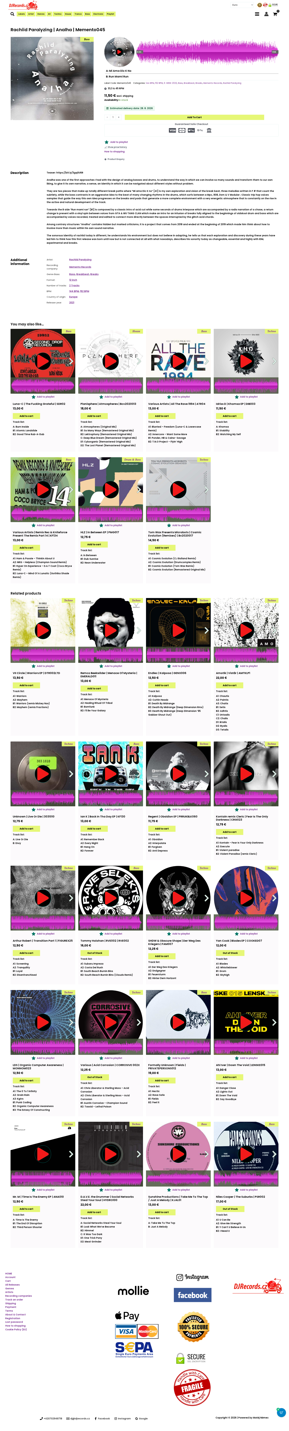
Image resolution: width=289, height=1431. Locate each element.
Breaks (199, 83)
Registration (12, 1318)
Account (10, 1277)
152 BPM (159, 83)
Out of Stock (94, 953)
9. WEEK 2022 (170, 83)
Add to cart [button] (26, 416)
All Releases (12, 1284)
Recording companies (18, 1295)
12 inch (73, 280)
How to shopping (114, 151)
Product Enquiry (116, 159)
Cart (8, 1281)
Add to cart (194, 117)
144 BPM (150, 83)
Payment (10, 1307)
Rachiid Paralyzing (232, 83)
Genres (9, 1288)
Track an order (14, 1299)
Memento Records (212, 83)
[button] (13, 15)
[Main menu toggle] (257, 13)
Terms (9, 1310)
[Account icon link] (266, 14)
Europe (73, 296)
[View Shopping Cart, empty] (275, 14)
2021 (71, 302)
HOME (8, 1273)
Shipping (10, 1303)
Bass (180, 83)
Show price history (117, 147)
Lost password (14, 1322)
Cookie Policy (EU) (16, 1329)
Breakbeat (189, 83)
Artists (9, 1292)
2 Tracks (74, 285)
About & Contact (15, 1314)
